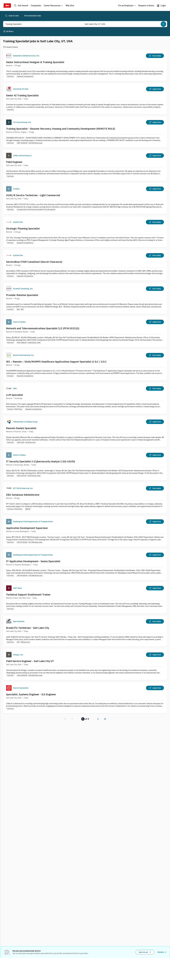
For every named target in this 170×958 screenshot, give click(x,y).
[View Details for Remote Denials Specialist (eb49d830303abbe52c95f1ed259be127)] (85, 431)
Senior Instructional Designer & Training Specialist (35, 62)
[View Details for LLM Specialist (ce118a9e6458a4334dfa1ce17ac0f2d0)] (85, 398)
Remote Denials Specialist (21, 428)
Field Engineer (14, 162)
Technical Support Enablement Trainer (28, 594)
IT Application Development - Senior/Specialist (33, 561)
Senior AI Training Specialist (22, 95)
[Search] (163, 24)
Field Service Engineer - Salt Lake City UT (30, 661)
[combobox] (39, 24)
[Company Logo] (9, 55)
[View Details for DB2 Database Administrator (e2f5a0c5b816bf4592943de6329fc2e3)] (85, 498)
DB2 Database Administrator (23, 494)
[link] (65, 718)
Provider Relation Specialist (22, 295)
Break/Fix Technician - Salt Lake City (27, 627)
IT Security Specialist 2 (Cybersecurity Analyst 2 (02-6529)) (40, 461)
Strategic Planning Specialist (23, 228)
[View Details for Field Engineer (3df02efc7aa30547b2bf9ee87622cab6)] (85, 165)
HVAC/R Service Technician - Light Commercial (33, 195)
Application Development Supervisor (27, 528)
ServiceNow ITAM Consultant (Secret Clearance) (34, 261)
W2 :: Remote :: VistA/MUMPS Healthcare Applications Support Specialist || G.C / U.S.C (56, 361)
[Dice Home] (7, 5)
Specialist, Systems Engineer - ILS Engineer (31, 694)
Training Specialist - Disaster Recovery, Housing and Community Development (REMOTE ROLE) (60, 128)
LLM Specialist (14, 395)
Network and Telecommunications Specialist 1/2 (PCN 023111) (42, 328)
